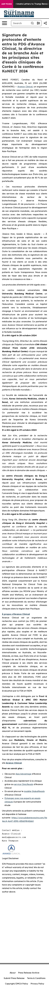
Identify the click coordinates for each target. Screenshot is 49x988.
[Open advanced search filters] (38, 23)
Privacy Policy (37, 983)
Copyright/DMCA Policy (16, 983)
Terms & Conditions (36, 978)
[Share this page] (45, 23)
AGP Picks (7, 4)
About (13, 972)
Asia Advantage (23, 774)
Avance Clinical (24, 86)
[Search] (32, 23)
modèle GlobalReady (34, 791)
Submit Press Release (14, 978)
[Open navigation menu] (4, 23)
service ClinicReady (23, 784)
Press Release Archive (28, 972)
